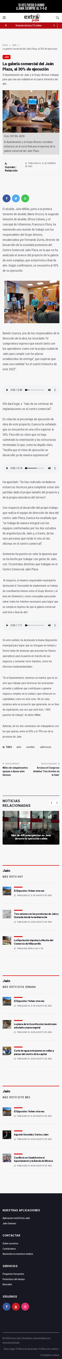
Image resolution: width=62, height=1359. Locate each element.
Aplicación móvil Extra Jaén (16, 1218)
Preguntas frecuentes (13, 1273)
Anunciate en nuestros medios (18, 1253)
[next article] (54, 25)
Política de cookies (48, 1348)
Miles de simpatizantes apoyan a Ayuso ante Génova (15, 771)
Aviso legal (9, 1348)
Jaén (14, 45)
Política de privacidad (26, 1348)
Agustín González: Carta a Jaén (31, 1134)
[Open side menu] (4, 17)
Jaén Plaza (45, 747)
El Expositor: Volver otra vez (29, 890)
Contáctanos (9, 1248)
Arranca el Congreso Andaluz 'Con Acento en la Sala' (46, 771)
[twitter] (16, 198)
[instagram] (25, 1307)
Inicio (5, 45)
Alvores (30, 747)
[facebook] (7, 198)
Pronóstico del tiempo (14, 1279)
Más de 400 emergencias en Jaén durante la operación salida (31, 837)
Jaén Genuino (9, 1223)
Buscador (7, 1284)
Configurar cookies (49, 1355)
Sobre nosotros (10, 1243)
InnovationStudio (11, 1342)
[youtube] (16, 1307)
